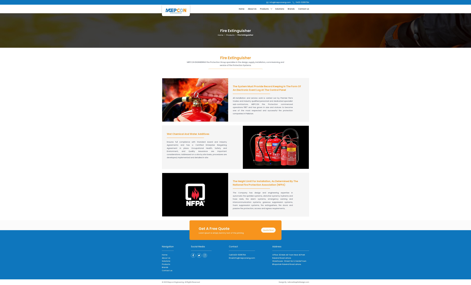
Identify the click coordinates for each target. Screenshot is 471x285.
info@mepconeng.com (280, 2)
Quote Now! (268, 230)
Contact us (303, 9)
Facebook (193, 255)
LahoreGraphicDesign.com (298, 282)
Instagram (199, 255)
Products (264, 9)
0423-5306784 (302, 2)
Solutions (279, 9)
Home (241, 9)
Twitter (205, 255)
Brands (291, 9)
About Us (252, 9)
